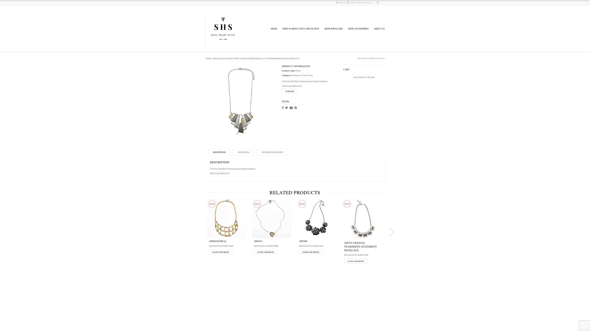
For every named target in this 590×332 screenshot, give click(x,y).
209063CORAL (218, 241)
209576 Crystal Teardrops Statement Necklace (360, 246)
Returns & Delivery (272, 152)
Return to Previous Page (371, 58)
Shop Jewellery (333, 28)
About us (379, 28)
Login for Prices (220, 252)
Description (219, 152)
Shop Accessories (358, 28)
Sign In (342, 2)
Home (274, 28)
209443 (258, 241)
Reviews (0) (244, 152)
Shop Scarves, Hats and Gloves (300, 28)
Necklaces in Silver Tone (226, 58)
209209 (303, 241)
